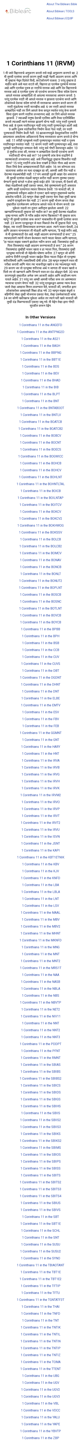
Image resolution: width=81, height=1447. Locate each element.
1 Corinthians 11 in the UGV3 (40, 1396)
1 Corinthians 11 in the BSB (40, 643)
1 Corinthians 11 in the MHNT (40, 933)
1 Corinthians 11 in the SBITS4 (40, 1196)
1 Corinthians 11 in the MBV (41, 919)
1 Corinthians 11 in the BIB (40, 387)
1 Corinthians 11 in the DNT (40, 691)
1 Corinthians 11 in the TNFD (40, 1313)
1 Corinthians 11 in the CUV (40, 657)
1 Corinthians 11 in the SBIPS (40, 1161)
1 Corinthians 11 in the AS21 (40, 339)
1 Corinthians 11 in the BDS (40, 366)
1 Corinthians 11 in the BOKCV (40, 512)
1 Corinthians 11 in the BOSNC (40, 601)
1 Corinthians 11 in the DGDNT (40, 677)
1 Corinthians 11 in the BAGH (40, 346)
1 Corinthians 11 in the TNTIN (40, 1341)
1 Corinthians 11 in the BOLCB (40, 539)
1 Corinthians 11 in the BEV (40, 373)
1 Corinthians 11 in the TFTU (40, 1293)
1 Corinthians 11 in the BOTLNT (40, 608)
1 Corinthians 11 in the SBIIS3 (40, 1127)
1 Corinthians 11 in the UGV (40, 1383)
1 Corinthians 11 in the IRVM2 (40, 795)
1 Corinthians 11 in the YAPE (40, 1424)
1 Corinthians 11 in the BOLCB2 (40, 546)
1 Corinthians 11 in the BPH (40, 636)
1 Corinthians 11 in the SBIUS (40, 1203)
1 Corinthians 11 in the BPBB (40, 629)
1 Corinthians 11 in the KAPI (40, 850)
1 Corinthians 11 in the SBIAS (40, 1065)
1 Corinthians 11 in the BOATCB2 (40, 429)
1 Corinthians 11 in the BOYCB (40, 622)
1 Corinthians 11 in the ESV (40, 712)
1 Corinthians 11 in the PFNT (40, 1051)
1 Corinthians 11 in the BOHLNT (40, 477)
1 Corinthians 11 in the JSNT (40, 843)
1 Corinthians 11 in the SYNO (40, 1258)
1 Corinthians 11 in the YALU (40, 1417)
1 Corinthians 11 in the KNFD (40, 878)
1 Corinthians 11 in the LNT (40, 899)
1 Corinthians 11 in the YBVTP (40, 1431)
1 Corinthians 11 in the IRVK (40, 788)
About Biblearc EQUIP (60, 18)
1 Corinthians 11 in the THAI (40, 1307)
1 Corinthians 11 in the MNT (41, 954)
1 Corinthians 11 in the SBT (40, 1217)
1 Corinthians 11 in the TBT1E (40, 1272)
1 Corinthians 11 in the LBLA (40, 892)
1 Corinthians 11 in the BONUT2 (40, 581)
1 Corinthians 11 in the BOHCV (40, 470)
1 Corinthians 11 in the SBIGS (40, 1099)
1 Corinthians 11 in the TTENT (40, 1369)
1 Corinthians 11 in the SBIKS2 (41, 1141)
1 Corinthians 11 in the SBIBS (40, 1071)
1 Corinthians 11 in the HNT (40, 753)
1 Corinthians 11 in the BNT (40, 401)
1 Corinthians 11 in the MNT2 (40, 961)
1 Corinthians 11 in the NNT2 (40, 1030)
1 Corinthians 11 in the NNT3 (40, 1037)
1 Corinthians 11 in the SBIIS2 (40, 1120)
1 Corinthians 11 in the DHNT (40, 684)
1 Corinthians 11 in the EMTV (40, 705)
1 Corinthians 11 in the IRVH (40, 781)
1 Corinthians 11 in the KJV (40, 871)
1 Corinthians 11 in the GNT (40, 740)
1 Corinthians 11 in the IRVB (40, 767)
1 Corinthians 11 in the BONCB (40, 567)
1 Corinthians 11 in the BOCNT (40, 442)
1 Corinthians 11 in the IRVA (41, 760)
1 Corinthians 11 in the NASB (40, 982)
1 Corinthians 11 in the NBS (40, 995)
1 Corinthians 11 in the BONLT (40, 574)
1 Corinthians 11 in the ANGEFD (40, 325)
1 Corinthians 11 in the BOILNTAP (40, 498)
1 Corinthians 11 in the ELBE (40, 698)
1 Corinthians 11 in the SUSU (40, 1244)
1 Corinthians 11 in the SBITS (41, 1175)
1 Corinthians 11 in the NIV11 (41, 1016)
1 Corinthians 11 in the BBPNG (40, 353)
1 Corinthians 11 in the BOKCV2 (40, 518)
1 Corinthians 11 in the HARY (40, 747)
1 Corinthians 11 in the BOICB (40, 491)
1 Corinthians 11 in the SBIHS (40, 1106)
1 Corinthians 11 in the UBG (40, 1376)
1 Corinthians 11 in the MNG (40, 947)
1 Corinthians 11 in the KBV (40, 864)
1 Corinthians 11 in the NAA (40, 975)
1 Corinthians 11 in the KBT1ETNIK (40, 857)
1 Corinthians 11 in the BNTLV (40, 415)
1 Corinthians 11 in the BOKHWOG (40, 525)
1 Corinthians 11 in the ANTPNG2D (40, 332)
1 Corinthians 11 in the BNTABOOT (40, 408)
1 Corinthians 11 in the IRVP (40, 809)
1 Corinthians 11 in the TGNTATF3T (40, 1300)
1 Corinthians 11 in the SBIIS (40, 1113)
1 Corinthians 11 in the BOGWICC (40, 456)
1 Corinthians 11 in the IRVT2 (40, 823)
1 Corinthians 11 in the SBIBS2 (41, 1078)
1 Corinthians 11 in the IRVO (40, 802)
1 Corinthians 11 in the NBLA (40, 989)
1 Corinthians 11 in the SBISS (40, 1168)
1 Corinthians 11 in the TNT (40, 1320)
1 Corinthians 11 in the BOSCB (40, 594)
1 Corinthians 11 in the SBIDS (40, 1092)
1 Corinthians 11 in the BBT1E (40, 359)
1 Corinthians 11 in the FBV (40, 719)
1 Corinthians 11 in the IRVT (41, 816)
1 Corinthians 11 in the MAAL (40, 912)
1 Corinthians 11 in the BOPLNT (40, 588)
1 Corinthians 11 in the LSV (40, 906)
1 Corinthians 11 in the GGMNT (41, 733)
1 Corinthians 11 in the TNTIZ (41, 1355)
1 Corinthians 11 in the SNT (40, 1237)
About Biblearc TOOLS (60, 11)
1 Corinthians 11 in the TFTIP (40, 1286)
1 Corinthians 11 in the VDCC (40, 1410)
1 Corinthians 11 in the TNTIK (41, 1327)
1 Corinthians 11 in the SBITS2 (40, 1182)
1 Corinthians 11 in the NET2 (40, 1009)
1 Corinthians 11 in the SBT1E (40, 1224)
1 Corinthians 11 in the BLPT (40, 394)
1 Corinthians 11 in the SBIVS (40, 1210)
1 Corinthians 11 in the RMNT (41, 1058)
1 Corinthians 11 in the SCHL (40, 1230)
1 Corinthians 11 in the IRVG (40, 774)
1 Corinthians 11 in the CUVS (40, 664)
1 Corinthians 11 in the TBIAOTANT (40, 1265)
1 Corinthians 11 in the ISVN (40, 836)
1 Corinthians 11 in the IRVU (40, 830)
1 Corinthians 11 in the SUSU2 (40, 1251)
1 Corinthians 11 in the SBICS (40, 1085)
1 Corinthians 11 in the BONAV (40, 560)
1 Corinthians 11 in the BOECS (40, 449)
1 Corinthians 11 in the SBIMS (40, 1148)
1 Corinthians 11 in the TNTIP (40, 1348)
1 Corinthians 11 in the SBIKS (40, 1134)
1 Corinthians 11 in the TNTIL (40, 1334)
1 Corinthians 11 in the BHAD (40, 380)
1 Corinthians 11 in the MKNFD (40, 940)
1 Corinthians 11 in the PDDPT (40, 1044)
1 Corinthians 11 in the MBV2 (40, 926)
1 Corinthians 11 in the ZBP (40, 1438)
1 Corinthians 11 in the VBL (40, 1403)
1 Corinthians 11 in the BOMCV (40, 553)
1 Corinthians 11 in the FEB (40, 726)
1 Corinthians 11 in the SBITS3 (40, 1189)
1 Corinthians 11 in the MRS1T (40, 968)
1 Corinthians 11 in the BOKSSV (40, 532)
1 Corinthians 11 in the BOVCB (40, 615)
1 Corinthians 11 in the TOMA (41, 1362)
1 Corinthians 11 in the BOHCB (40, 463)
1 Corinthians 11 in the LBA (40, 885)
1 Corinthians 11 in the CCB (40, 650)
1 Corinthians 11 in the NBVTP (40, 1002)
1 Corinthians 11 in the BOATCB (40, 422)
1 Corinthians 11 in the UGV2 (40, 1389)
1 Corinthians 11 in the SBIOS (40, 1154)
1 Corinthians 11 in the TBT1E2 (40, 1279)
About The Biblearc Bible (62, 4)
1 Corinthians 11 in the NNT (40, 1023)
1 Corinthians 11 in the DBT (40, 671)
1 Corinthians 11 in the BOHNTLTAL (41, 484)
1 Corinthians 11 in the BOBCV (40, 435)
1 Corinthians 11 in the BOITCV (40, 505)
